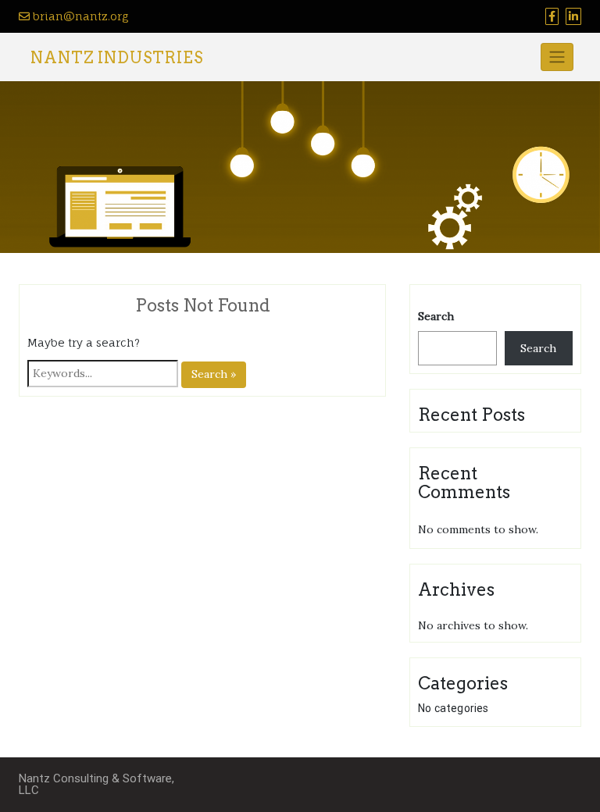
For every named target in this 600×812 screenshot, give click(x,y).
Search (436, 316)
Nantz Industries (116, 57)
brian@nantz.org (79, 16)
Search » (213, 374)
